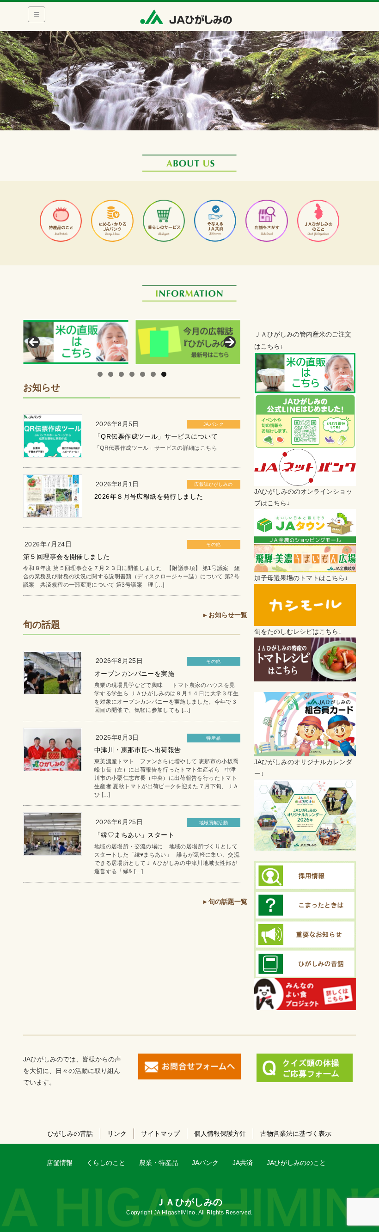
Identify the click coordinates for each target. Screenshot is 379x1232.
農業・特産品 (158, 1162)
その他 (213, 544)
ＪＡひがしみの (189, 1202)
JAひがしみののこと (296, 1162)
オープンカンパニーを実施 (134, 673)
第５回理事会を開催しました (66, 556)
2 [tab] (110, 374)
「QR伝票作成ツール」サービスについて (156, 436)
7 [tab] (163, 374)
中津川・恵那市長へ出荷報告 (137, 750)
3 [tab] (121, 374)
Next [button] (230, 342)
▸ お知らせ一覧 (225, 615)
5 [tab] (142, 374)
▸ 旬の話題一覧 (225, 901)
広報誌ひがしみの (213, 484)
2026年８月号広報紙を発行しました (148, 496)
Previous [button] (34, 342)
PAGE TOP (361, 1187)
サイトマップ (160, 1133)
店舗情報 (60, 1162)
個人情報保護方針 (220, 1133)
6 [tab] (153, 374)
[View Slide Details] (75, 342)
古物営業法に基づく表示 (295, 1133)
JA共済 (242, 1162)
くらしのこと (105, 1162)
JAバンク (213, 424)
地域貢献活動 (213, 822)
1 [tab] (100, 374)
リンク (117, 1133)
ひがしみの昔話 (70, 1133)
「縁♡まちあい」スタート (134, 835)
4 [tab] (131, 374)
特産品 (213, 738)
